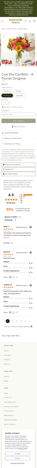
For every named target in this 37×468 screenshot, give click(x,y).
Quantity (4, 100)
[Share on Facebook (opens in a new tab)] (10, 277)
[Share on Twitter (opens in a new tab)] (13, 277)
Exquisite (19, 95)
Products (7, 359)
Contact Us (8, 398)
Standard (7, 91)
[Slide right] (23, 70)
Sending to (8, 111)
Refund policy (8, 415)
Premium (7, 95)
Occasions (7, 355)
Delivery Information (11, 406)
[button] (25, 21)
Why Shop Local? (10, 402)
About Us (7, 364)
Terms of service (9, 424)
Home (3, 29)
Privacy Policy (23, 448)
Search (6, 376)
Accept (17, 453)
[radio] (27, 195)
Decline (17, 458)
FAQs (6, 393)
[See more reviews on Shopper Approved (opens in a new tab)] (17, 277)
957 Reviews (12, 203)
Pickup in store (18, 107)
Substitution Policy (10, 420)
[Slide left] (14, 70)
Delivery (7, 107)
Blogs (6, 381)
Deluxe (18, 91)
